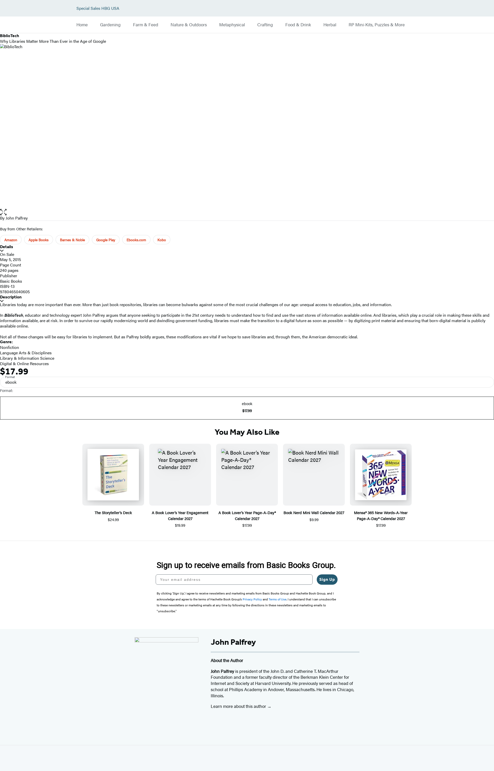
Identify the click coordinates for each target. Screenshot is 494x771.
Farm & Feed (145, 25)
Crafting (265, 25)
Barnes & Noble (72, 239)
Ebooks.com (136, 239)
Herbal (329, 25)
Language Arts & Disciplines (26, 353)
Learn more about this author (239, 706)
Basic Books (11, 281)
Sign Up (327, 579)
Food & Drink (298, 25)
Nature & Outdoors (189, 25)
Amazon (10, 239)
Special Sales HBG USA (97, 8)
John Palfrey (17, 218)
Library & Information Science (27, 358)
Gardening (110, 25)
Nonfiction (9, 347)
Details (6, 246)
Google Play (105, 239)
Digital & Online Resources (24, 363)
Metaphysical (232, 25)
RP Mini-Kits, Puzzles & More (377, 25)
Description (11, 297)
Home (82, 25)
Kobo (161, 239)
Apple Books (39, 239)
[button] (247, 212)
